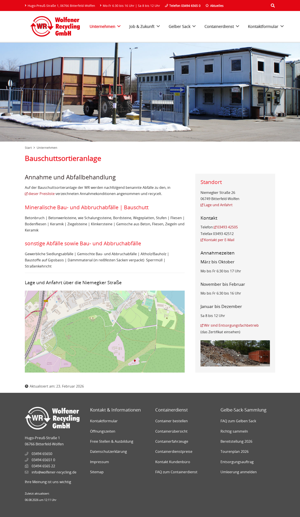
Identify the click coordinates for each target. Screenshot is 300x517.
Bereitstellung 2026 (236, 441)
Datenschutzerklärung (108, 451)
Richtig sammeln (234, 431)
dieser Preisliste (41, 193)
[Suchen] (272, 6)
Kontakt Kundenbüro (172, 461)
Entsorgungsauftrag (237, 461)
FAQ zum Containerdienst (176, 472)
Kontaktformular (104, 421)
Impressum (99, 461)
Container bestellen (171, 421)
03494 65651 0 (43, 459)
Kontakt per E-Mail (219, 239)
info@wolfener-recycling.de (54, 472)
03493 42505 (227, 227)
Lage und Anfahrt (218, 204)
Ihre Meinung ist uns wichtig (48, 481)
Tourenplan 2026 (234, 451)
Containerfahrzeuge (171, 441)
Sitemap (97, 472)
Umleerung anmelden (238, 472)
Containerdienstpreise (173, 451)
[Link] (55, 26)
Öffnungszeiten (102, 431)
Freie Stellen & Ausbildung (111, 441)
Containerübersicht (171, 431)
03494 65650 (42, 453)
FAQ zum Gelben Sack (238, 421)
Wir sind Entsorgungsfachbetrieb (231, 325)
